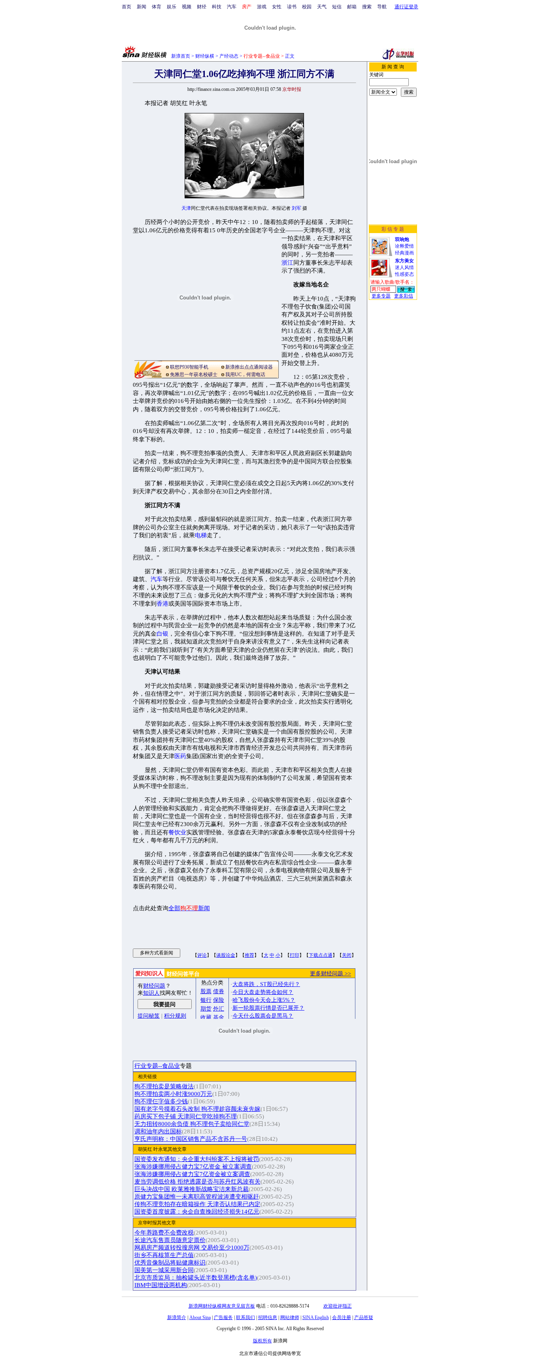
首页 (126, 6)
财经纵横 (204, 56)
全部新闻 (189, 908)
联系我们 (245, 1317)
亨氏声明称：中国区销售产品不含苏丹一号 (190, 1139)
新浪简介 (176, 1317)
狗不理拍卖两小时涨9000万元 (173, 1094)
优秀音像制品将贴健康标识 (170, 1262)
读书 (291, 6)
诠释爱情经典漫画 (404, 246)
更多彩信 (403, 296)
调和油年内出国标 (158, 1131)
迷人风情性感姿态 (404, 267)
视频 (186, 6)
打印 (294, 955)
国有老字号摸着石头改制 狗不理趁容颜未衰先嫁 (197, 1109)
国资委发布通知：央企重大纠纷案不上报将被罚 (196, 1159)
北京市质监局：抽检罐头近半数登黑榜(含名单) (195, 1277)
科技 (216, 6)
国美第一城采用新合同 (164, 1270)
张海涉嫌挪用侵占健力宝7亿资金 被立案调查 (193, 1166)
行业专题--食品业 (157, 1066)
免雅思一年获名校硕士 (193, 374)
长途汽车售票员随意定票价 (170, 1240)
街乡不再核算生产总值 (164, 1255)
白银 (162, 634)
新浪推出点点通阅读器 (249, 367)
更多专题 (381, 296)
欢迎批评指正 (337, 1306)
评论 (202, 955)
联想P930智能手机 (189, 367)
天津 (186, 208)
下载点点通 (320, 955)
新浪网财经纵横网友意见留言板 (222, 1306)
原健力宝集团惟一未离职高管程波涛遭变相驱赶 (196, 1196)
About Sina (200, 1317)
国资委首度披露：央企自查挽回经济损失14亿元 (196, 1211)
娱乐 (171, 6)
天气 (322, 6)
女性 (276, 6)
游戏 (261, 6)
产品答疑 (363, 1317)
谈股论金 (225, 955)
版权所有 (262, 1341)
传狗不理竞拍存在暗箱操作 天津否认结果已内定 (197, 1204)
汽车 (231, 6)
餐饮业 (177, 832)
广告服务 (223, 1317)
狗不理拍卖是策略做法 (164, 1086)
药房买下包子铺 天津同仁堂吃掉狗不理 (185, 1116)
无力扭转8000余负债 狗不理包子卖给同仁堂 (191, 1124)
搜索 (367, 6)
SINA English (315, 1317)
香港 (162, 603)
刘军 (296, 208)
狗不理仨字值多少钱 (161, 1101)
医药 (180, 756)
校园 (307, 6)
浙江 (287, 263)
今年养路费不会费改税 (164, 1232)
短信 (337, 6)
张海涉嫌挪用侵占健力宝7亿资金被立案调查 (192, 1174)
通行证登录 (406, 6)
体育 (156, 6)
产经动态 (228, 56)
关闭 (346, 955)
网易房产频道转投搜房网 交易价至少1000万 (191, 1247)
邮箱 (352, 6)
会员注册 (341, 1317)
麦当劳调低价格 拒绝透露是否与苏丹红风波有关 (197, 1181)
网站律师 (289, 1317)
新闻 (141, 6)
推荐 (249, 955)
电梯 (201, 535)
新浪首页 (180, 56)
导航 (382, 6)
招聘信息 (267, 1317)
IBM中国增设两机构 (160, 1285)
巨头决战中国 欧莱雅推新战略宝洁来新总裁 (191, 1189)
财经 (201, 6)
